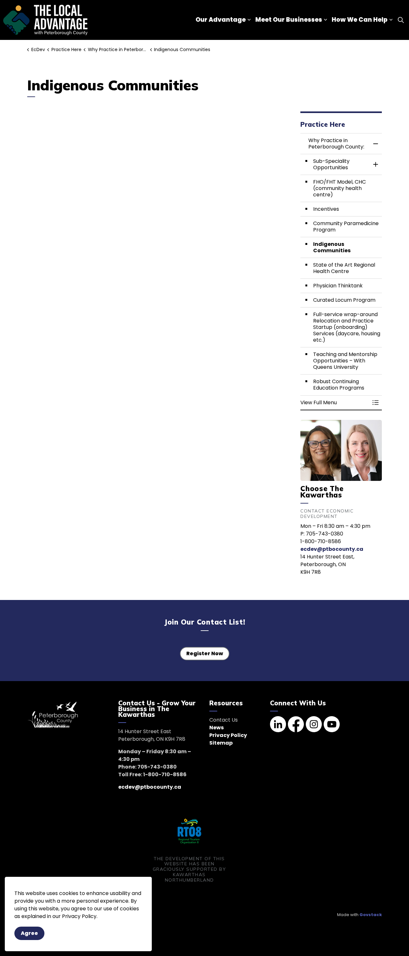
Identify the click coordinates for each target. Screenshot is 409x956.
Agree (29, 933)
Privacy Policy (228, 735)
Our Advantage (221, 19)
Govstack (370, 915)
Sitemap (221, 743)
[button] (334, 403)
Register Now (204, 653)
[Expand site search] (400, 20)
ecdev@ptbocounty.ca (331, 549)
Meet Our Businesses (288, 19)
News (216, 727)
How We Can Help (360, 19)
